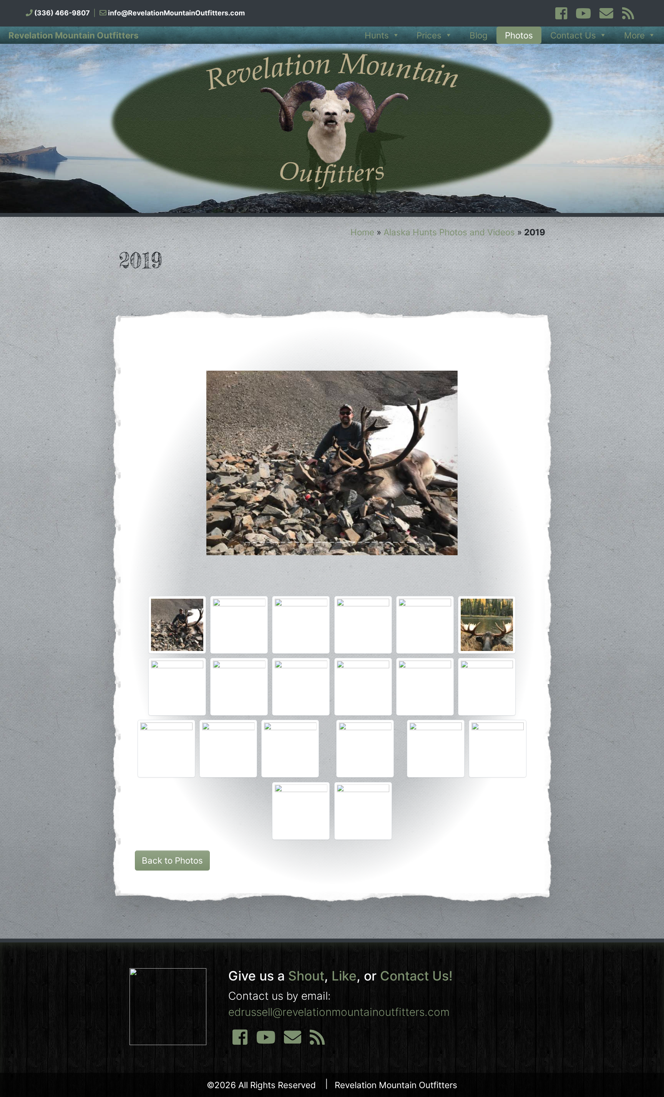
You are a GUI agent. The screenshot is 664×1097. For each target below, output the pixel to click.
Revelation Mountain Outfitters (73, 35)
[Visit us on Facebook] (561, 16)
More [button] (634, 35)
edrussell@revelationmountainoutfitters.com (339, 1012)
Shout (306, 976)
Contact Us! (416, 976)
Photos (519, 35)
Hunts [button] (377, 35)
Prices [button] (429, 35)
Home (362, 232)
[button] (225, 463)
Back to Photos (172, 860)
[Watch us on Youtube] (583, 16)
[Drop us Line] (606, 16)
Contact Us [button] (573, 35)
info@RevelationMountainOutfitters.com (176, 13)
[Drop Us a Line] (292, 1040)
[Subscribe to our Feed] (628, 16)
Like (344, 976)
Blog (479, 35)
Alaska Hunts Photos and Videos (449, 232)
